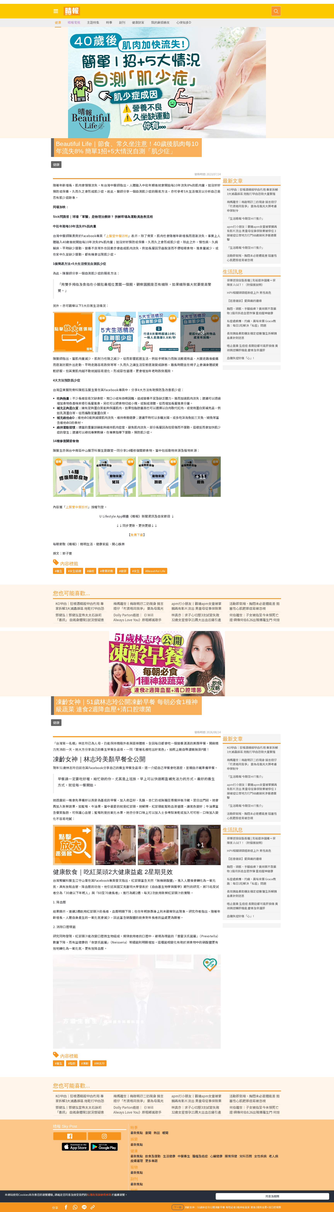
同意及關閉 (272, 1196)
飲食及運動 (153, 1156)
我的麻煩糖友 (160, 22)
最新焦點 (136, 1132)
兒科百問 (245, 1156)
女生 (137, 571)
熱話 (157, 1132)
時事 (109, 22)
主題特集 (93, 22)
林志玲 (100, 1063)
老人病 (273, 1156)
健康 (58, 22)
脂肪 (72, 1063)
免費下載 (136, 534)
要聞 (148, 1132)
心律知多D (183, 22)
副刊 (122, 22)
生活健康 (169, 1156)
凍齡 (86, 1063)
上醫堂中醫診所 (117, 235)
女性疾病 (260, 1156)
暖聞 (165, 1132)
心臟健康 (216, 1156)
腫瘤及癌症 (200, 1156)
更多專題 (151, 1160)
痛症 (91, 571)
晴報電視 (74, 22)
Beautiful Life (156, 571)
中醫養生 (184, 1156)
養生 (59, 571)
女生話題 (75, 571)
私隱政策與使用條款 (99, 1195)
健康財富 (138, 22)
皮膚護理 (136, 1160)
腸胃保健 (231, 1156)
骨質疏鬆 (107, 571)
